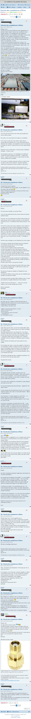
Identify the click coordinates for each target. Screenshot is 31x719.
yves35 (2, 460)
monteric (15, 12)
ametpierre (19, 12)
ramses (7, 12)
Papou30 (2, 19)
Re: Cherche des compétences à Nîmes (11, 130)
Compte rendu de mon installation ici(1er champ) (10, 680)
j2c (4, 124)
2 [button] (18, 17)
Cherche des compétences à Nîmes (13, 10)
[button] (20, 17)
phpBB (12, 714)
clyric (6, 292)
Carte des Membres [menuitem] (11, 4)
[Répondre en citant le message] (27, 21)
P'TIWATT (2, 199)
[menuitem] (4, 5)
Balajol (11, 12)
